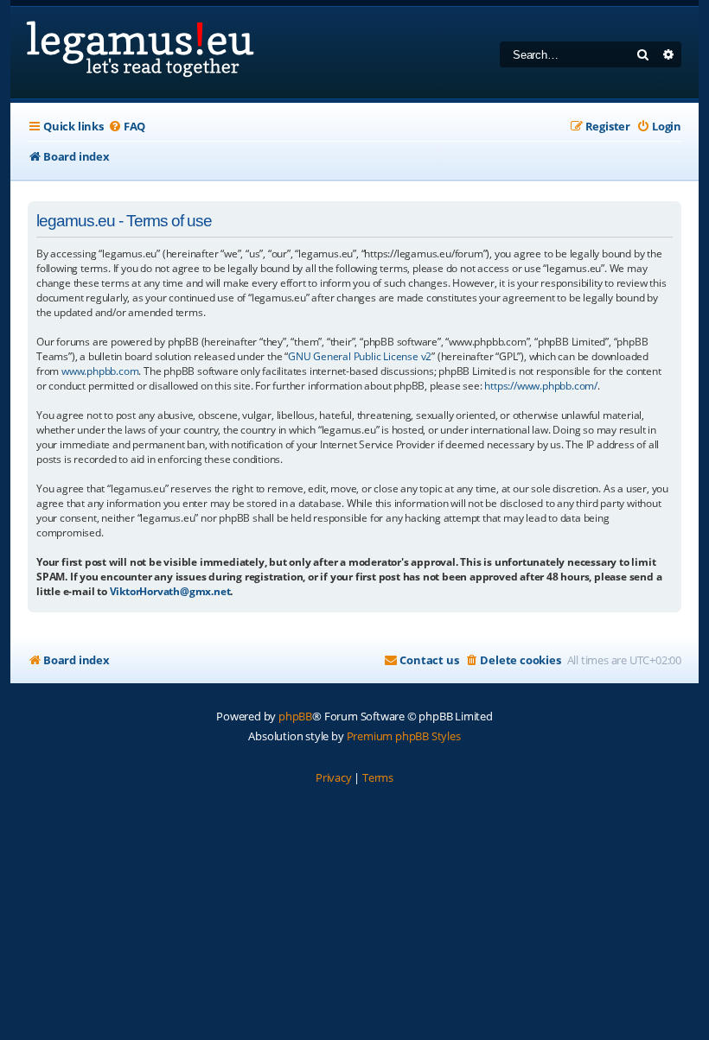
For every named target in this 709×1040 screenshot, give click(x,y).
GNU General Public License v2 (359, 356)
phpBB (295, 716)
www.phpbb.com (99, 371)
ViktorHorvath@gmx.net (170, 591)
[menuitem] (126, 126)
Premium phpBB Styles (404, 736)
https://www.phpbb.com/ (540, 385)
